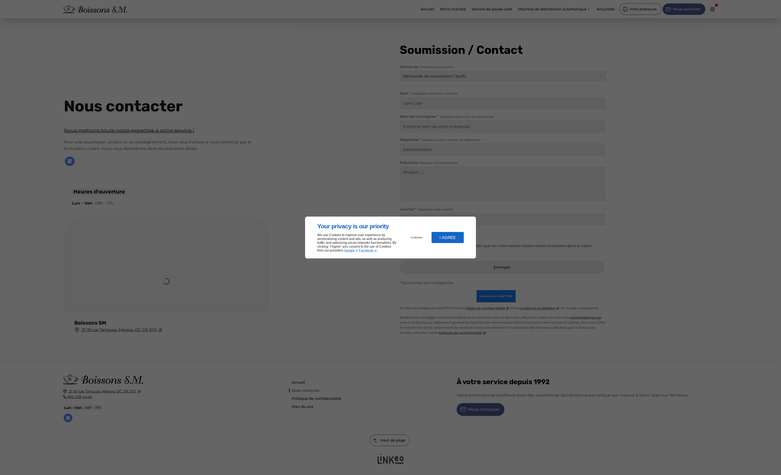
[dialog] (390, 238)
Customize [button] (416, 237)
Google (349, 250)
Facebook (366, 250)
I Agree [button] (448, 237)
